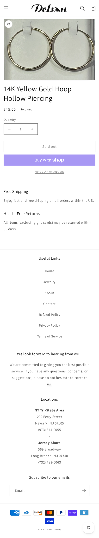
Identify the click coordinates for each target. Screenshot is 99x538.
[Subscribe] (84, 490)
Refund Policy (49, 314)
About (49, 293)
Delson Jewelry (53, 529)
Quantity (10, 120)
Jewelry (49, 282)
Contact (49, 304)
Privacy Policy (49, 325)
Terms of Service (49, 336)
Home (49, 271)
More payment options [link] (49, 171)
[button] (6, 8)
